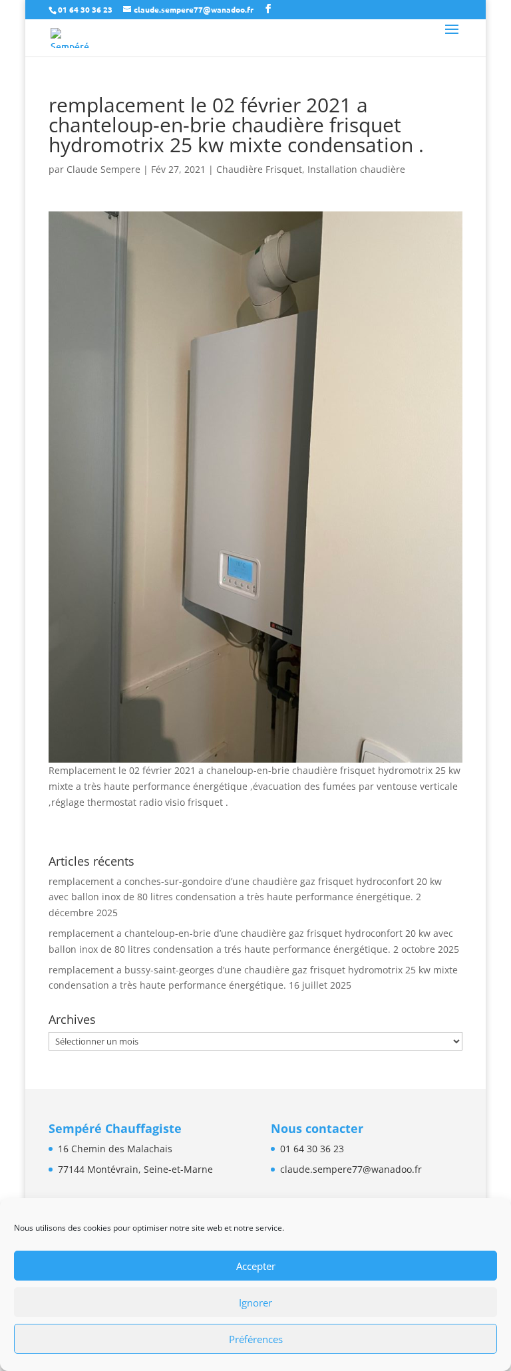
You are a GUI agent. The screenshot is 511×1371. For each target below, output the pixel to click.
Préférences (256, 1339)
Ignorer (255, 1302)
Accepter (255, 1266)
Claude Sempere (103, 169)
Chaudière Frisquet (259, 169)
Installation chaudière (356, 169)
